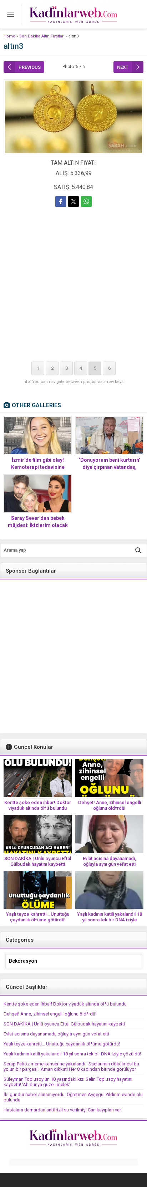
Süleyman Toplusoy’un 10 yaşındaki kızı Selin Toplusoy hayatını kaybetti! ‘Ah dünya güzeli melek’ (68, 1081)
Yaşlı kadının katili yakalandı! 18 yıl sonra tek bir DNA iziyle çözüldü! (109, 919)
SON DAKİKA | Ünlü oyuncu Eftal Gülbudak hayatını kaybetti (37, 861)
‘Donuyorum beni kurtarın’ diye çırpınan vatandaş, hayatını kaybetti (109, 467)
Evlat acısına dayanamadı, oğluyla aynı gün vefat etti (109, 861)
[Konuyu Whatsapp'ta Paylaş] (86, 201)
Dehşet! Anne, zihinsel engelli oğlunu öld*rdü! (109, 805)
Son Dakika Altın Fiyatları (42, 36)
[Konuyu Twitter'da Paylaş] (73, 201)
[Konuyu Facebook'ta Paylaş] (60, 201)
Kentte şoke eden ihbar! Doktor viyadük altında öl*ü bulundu (37, 805)
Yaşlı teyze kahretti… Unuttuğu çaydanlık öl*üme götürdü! (37, 916)
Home (9, 36)
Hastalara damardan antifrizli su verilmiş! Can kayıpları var (62, 1109)
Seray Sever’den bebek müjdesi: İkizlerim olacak (38, 521)
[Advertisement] (73, 285)
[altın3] (73, 116)
